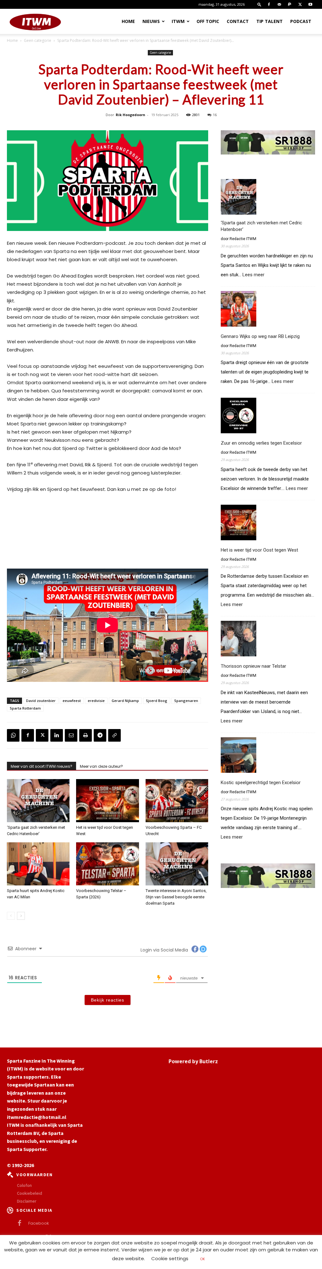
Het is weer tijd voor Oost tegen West (259, 550)
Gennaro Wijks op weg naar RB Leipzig (260, 336)
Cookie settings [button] (169, 1258)
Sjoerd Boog (156, 700)
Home (128, 21)
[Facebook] (269, 4)
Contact (238, 21)
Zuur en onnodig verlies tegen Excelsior (261, 443)
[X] (300, 4)
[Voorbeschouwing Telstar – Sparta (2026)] (107, 863)
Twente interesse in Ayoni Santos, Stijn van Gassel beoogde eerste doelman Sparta (176, 897)
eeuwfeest (72, 700)
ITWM (178, 21)
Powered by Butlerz (193, 1061)
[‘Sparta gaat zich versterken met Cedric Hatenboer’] (38, 800)
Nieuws (151, 21)
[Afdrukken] (85, 735)
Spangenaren (186, 700)
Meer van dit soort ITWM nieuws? (41, 766)
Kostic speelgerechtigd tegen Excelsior (261, 782)
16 (215, 114)
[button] (259, 4)
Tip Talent (269, 21)
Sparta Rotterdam (25, 708)
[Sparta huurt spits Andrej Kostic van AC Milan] (38, 863)
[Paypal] (289, 4)
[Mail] (279, 4)
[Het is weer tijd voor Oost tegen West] (107, 800)
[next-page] (21, 916)
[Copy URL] (114, 735)
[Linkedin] (56, 735)
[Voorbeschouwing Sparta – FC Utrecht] (177, 800)
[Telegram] (100, 735)
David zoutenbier (41, 700)
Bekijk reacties (107, 999)
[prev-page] (11, 916)
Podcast (300, 21)
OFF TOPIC (208, 21)
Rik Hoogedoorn (130, 114)
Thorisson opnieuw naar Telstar (253, 666)
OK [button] (202, 1258)
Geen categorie (37, 40)
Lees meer (253, 275)
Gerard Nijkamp (125, 700)
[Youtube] (310, 4)
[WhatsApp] (13, 735)
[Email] (71, 735)
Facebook (38, 1223)
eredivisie (96, 700)
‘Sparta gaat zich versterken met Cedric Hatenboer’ (261, 226)
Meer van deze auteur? (101, 766)
